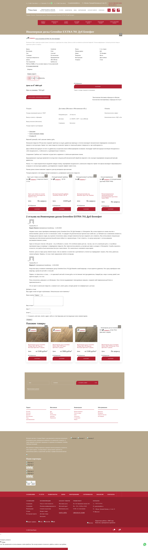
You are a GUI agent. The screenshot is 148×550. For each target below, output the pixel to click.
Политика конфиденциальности (48, 506)
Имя (28, 309)
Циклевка (52, 416)
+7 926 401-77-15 (45, 3)
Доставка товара (44, 513)
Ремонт (75, 419)
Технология (76, 416)
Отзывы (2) (32, 136)
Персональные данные (33, 389)
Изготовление (29, 416)
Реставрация (101, 416)
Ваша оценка (30, 295)
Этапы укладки (77, 413)
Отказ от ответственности (46, 503)
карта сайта (63, 512)
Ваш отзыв (30, 305)
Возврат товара (44, 511)
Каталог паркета (92, 10)
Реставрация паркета (31, 513)
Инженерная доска (54, 22)
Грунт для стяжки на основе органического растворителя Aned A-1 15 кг (36, 195)
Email (28, 312)
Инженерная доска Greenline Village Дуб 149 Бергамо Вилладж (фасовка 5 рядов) (85, 346)
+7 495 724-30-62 (98, 503)
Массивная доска (88, 22)
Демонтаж (100, 411)
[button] (120, 34)
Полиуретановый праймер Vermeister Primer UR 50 (60, 194)
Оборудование (82, 10)
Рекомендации (29, 508)
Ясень (51, 413)
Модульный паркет (101, 22)
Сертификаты (88, 494)
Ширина (30, 69)
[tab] (75, 132)
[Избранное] (113, 530)
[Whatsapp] (144, 544)
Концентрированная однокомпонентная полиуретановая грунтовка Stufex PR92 (110, 196)
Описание (32, 131)
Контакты (101, 10)
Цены (75, 10)
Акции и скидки (43, 22)
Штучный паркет (76, 22)
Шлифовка (100, 413)
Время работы (113, 4)
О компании (30, 494)
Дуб (51, 411)
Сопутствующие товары (114, 22)
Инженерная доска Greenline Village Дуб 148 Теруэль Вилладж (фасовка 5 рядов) (36, 346)
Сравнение (109, 10)
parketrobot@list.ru (99, 506)
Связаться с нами (79, 512)
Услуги (61, 10)
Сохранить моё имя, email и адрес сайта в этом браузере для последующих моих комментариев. (58, 316)
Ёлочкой (28, 411)
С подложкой (77, 417)
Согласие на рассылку (45, 508)
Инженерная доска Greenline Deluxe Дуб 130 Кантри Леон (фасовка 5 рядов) (110, 346)
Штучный (28, 413)
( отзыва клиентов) (32, 66)
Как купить (43, 516)
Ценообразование (30, 419)
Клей (75, 414)
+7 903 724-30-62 (61, 3)
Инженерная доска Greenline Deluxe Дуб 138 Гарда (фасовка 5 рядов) (61, 346)
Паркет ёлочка (66, 22)
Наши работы (68, 10)
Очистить (42, 78)
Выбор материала (78, 411)
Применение (53, 417)
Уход (27, 417)
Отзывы (28, 511)
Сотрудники (29, 506)
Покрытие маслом (102, 414)
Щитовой (28, 414)
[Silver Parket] (32, 10)
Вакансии (100, 494)
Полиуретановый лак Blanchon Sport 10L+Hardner (85, 194)
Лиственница (53, 414)
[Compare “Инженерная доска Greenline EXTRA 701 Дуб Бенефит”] (31, 38)
